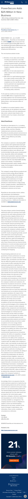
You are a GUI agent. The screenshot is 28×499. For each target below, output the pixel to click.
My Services (13, 481)
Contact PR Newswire (13, 475)
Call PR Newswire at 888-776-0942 (14, 485)
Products (14, 477)
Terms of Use (9, 490)
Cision (16, 496)
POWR (9, 42)
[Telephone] (22, 2)
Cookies (14, 494)
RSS (24, 492)
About (14, 479)
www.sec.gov (6, 377)
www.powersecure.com (14, 202)
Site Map (19, 492)
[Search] (26, 2)
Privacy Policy (17, 490)
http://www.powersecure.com (9, 430)
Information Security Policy (9, 492)
